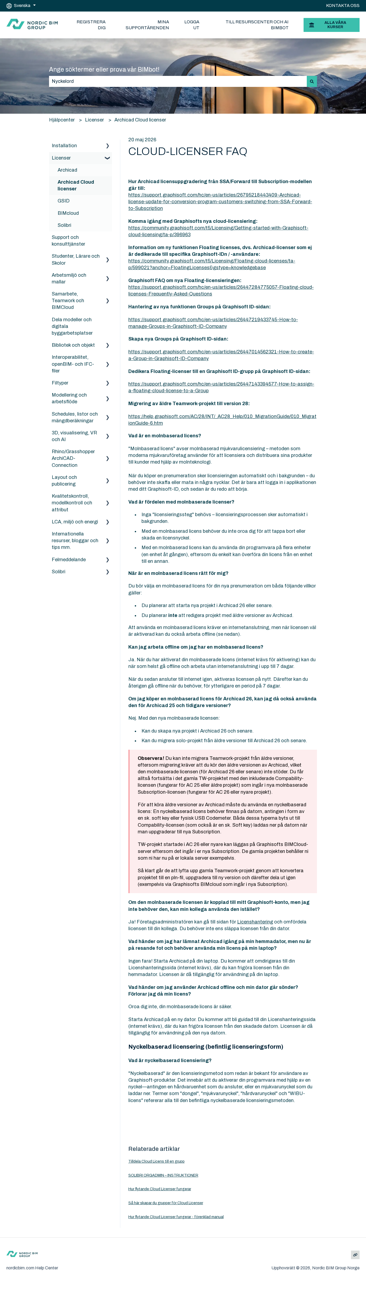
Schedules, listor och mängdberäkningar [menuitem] (75, 417)
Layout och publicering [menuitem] (64, 481)
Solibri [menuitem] (64, 225)
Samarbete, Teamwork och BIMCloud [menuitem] (68, 300)
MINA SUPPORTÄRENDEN (147, 25)
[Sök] (312, 81)
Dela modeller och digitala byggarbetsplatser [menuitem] (72, 326)
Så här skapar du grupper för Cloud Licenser (165, 1203)
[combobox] (178, 81)
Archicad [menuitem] (67, 170)
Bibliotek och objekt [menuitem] (73, 345)
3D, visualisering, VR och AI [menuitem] (74, 436)
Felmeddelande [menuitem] (69, 559)
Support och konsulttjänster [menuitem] (68, 241)
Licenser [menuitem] (61, 158)
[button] (107, 145)
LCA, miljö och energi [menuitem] (75, 521)
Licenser (94, 120)
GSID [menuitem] (64, 201)
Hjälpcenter (62, 120)
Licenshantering (255, 922)
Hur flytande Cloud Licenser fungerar (159, 1189)
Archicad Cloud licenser (140, 120)
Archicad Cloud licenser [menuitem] (76, 185)
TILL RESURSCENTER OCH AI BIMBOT (257, 25)
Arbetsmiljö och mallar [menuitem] (69, 278)
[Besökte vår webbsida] (355, 1255)
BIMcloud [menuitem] (68, 213)
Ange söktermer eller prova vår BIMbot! (104, 69)
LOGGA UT (191, 25)
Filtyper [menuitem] (60, 383)
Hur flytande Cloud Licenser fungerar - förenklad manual (176, 1217)
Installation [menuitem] (64, 145)
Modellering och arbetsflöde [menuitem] (69, 398)
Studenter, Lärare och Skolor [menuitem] (76, 259)
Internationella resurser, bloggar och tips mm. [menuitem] (75, 540)
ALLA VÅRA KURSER (335, 25)
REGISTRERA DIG (91, 25)
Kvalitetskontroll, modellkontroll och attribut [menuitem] (72, 502)
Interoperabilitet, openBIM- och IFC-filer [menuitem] (73, 363)
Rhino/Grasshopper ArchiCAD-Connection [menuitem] (73, 458)
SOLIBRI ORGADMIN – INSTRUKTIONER (163, 1175)
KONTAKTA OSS (343, 5)
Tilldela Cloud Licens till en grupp (156, 1161)
